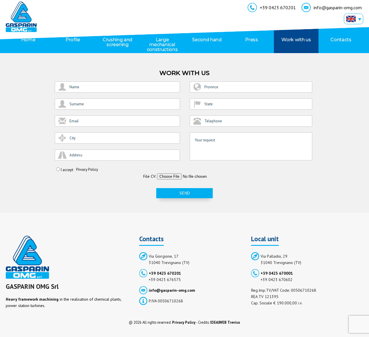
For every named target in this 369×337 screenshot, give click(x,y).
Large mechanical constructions (162, 44)
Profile (72, 39)
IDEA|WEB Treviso (225, 322)
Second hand (206, 39)
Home (28, 39)
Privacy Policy (87, 169)
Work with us (296, 39)
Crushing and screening (117, 42)
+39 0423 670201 (278, 7)
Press (251, 39)
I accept (67, 169)
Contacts (340, 39)
